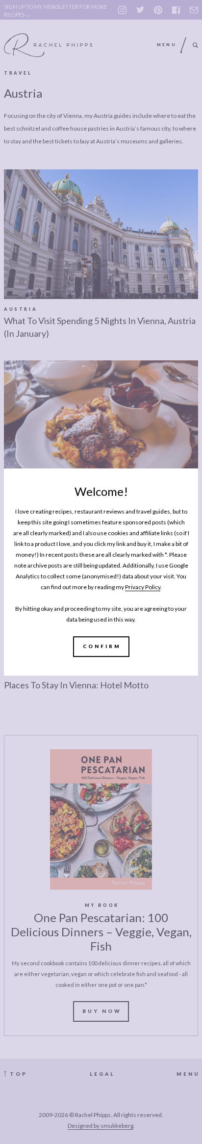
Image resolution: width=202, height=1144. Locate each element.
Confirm (102, 646)
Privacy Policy (142, 587)
